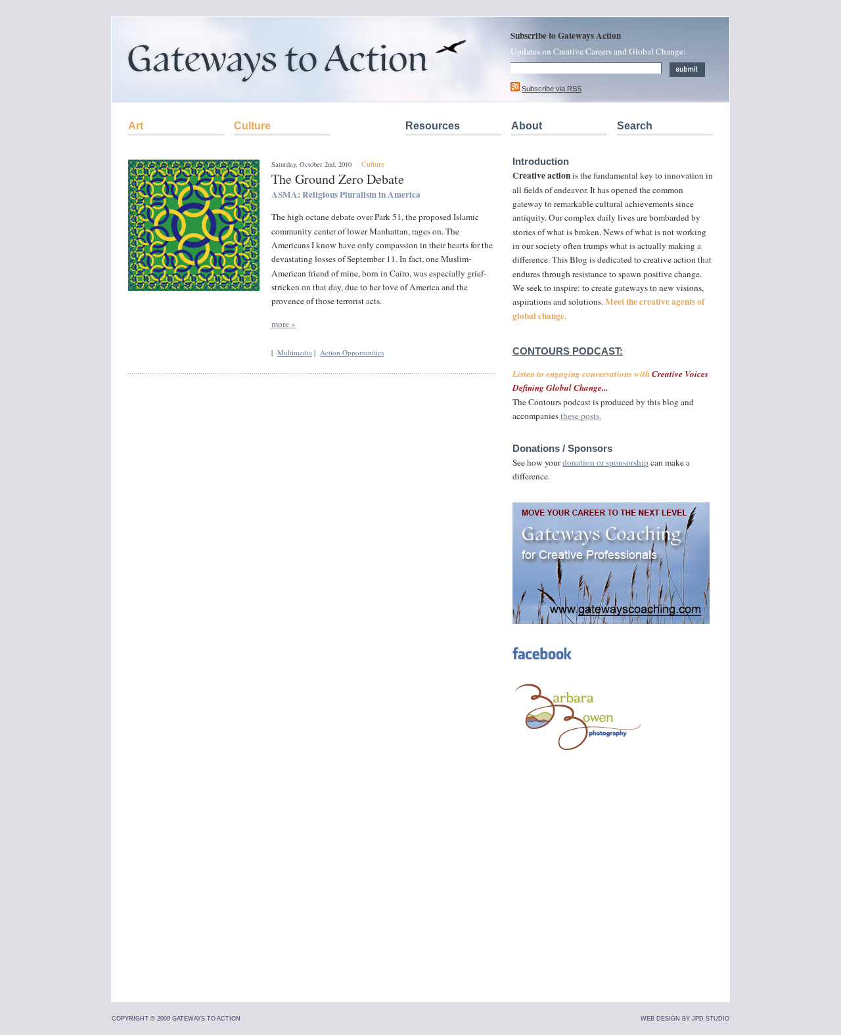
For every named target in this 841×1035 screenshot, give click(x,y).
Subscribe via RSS (551, 89)
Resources (432, 125)
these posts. (580, 416)
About (526, 125)
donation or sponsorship (605, 462)
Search (634, 125)
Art (135, 125)
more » (283, 324)
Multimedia (294, 352)
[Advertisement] (611, 900)
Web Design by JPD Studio (685, 1018)
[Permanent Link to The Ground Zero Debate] (194, 288)
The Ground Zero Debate (337, 179)
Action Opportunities (352, 352)
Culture (252, 125)
